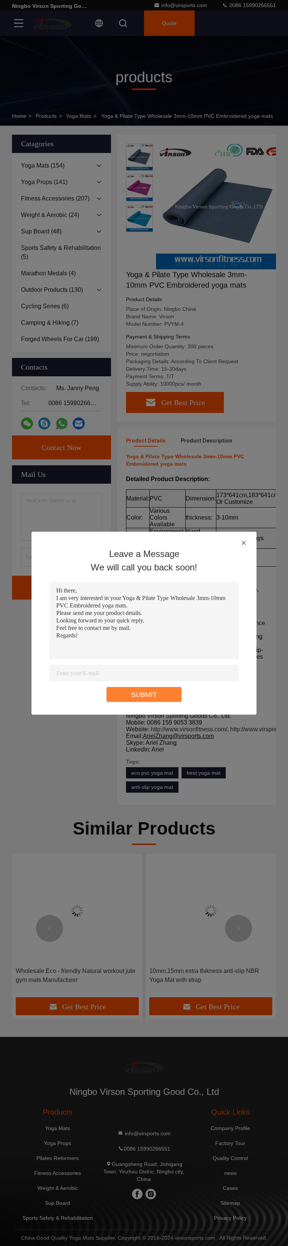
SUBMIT (144, 694)
